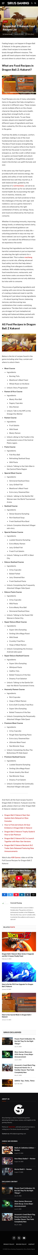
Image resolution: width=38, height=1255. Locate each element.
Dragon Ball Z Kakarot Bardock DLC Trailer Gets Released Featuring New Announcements (19, 848)
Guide (5, 21)
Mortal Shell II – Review (23, 1169)
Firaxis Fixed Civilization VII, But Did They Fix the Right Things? (25, 1041)
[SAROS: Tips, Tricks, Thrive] (7, 1083)
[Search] (35, 3)
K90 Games (16, 857)
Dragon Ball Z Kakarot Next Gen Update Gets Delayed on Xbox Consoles (17, 818)
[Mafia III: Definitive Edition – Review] (7, 1150)
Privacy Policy (9, 1244)
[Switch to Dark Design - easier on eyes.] (32, 3)
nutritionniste (18, 186)
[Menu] (3, 3)
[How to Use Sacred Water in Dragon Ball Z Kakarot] (19, 1002)
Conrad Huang (8, 34)
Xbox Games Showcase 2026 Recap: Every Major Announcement (24, 1054)
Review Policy (21, 1244)
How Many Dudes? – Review (24, 1159)
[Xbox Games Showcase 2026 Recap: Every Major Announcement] (7, 1054)
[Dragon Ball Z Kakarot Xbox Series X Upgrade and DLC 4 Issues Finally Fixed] (19, 941)
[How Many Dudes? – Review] (7, 1161)
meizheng (28, 257)
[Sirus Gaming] (18, 3)
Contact (31, 1244)
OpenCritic (11, 1127)
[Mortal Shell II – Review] (7, 1171)
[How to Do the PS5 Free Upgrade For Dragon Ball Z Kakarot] (19, 972)
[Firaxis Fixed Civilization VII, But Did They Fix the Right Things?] (7, 1041)
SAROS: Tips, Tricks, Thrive (24, 1081)
